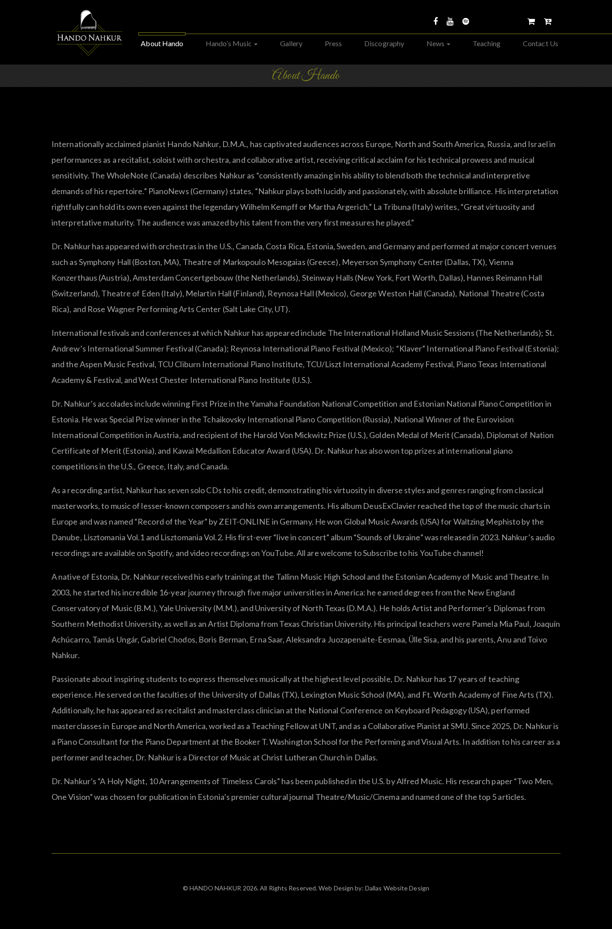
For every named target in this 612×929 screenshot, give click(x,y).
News (436, 43)
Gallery (291, 43)
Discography (384, 43)
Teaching (487, 43)
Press (333, 43)
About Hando (162, 43)
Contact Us (540, 43)
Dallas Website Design (396, 888)
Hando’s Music (229, 43)
